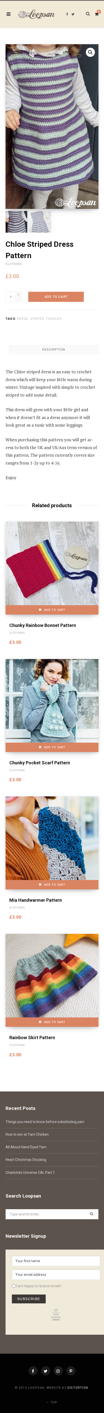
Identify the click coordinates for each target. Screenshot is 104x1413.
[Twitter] (45, 1370)
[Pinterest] (70, 1370)
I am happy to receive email (38, 1286)
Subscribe (28, 1299)
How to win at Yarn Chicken (27, 1134)
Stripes (37, 319)
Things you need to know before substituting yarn (45, 1122)
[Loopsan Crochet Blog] (36, 14)
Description (53, 349)
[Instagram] (58, 1370)
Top (53, 1402)
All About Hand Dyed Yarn (26, 1147)
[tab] (53, 349)
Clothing (14, 264)
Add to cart (56, 297)
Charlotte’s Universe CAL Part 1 (30, 1173)
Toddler (53, 319)
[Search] (85, 14)
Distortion (77, 1388)
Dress (22, 319)
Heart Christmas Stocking (26, 1160)
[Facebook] (33, 1370)
